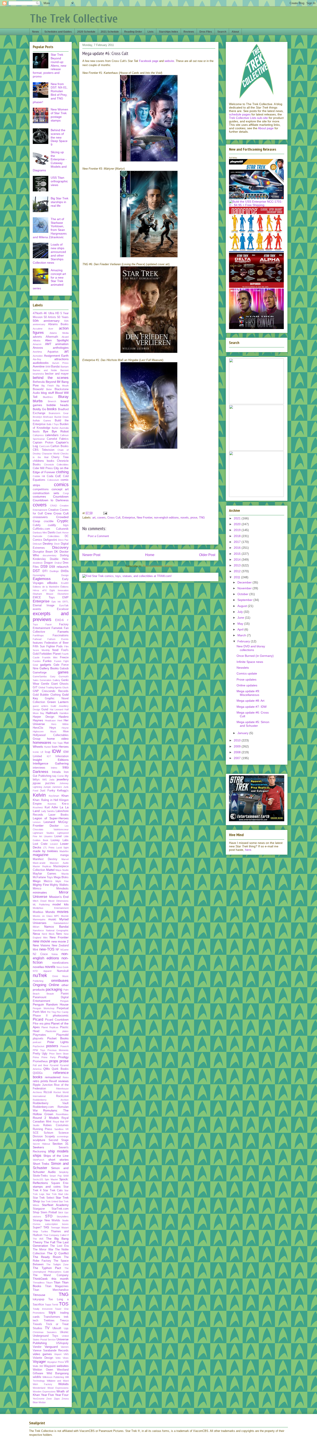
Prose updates (246, 679)
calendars (51, 435)
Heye (52, 727)
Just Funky (47, 790)
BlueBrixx (48, 397)
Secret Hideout (41, 1144)
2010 (238, 740)
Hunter (47, 746)
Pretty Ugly (40, 1053)
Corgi (66, 493)
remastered (53, 1077)
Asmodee (38, 356)
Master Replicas (42, 866)
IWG (44, 779)
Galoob (64, 668)
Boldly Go (39, 409)
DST (36, 571)
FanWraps (38, 635)
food (55, 650)
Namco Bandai (56, 926)
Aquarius (52, 351)
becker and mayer (57, 373)
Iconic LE (38, 752)
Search (221, 31)
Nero (59, 933)
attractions (61, 359)
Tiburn (49, 1282)
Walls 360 (38, 1366)
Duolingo (54, 571)
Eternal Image (43, 605)
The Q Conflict (58, 1253)
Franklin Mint (49, 657)
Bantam (65, 366)
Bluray (63, 397)
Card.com (44, 446)
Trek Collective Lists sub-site (248, 118)
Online (54, 985)
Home (149, 555)
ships (37, 1156)
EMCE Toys (44, 597)
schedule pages (240, 114)
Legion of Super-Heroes (51, 818)
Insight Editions (51, 759)
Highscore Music (44, 731)
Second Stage (59, 1140)
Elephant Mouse (43, 594)
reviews (63, 1081)
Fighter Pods (54, 646)
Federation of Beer (56, 642)
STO (48, 1216)
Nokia (55, 954)
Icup (47, 751)
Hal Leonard (56, 709)
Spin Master (51, 1179)
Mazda (65, 873)
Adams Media (59, 333)
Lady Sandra (48, 811)
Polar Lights (58, 1042)
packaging (54, 989)
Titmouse (39, 1295)
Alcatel (65, 337)
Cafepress (38, 435)
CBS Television (43, 449)
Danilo (51, 532)
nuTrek (40, 975)
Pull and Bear (40, 1065)
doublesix (38, 562)
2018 (238, 536)
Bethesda (39, 381)
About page (266, 128)
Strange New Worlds (46, 1220)
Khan (65, 795)
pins (47, 1023)
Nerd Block (48, 934)
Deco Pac (63, 540)
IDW (56, 751)
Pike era (38, 1023)
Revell (53, 1081)
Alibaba (36, 340)
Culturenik (62, 528)
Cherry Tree (60, 457)
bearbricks (38, 373)
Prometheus (40, 1061)
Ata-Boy (37, 359)
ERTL (66, 601)
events (37, 609)
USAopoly (62, 1343)
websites (63, 1366)
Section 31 (60, 1143)
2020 (238, 524)
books (52, 409)
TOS (64, 1304)
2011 (237, 577)
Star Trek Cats (53, 1190)
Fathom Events (58, 639)
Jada (51, 779)
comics (61, 484)
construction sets (46, 493)
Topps (48, 1304)
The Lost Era (59, 1245)
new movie (41, 941)
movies (63, 912)
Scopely (50, 1136)
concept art (60, 489)
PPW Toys (39, 1050)
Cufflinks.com (41, 528)
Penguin (64, 1001)
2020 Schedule (86, 31)
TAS (46, 1227)
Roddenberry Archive (51, 1100)
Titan (57, 1282)
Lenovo (37, 822)
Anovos (38, 347)
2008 (238, 752)
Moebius (38, 912)
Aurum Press (60, 363)
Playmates (39, 1034)
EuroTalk (64, 605)
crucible (48, 521)
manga (64, 855)
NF (57, 949)
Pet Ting (51, 1012)
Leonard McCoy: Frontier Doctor (51, 823)
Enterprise (128, 517)
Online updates (247, 685)
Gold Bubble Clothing (47, 694)
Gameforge (40, 672)
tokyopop (38, 1299)
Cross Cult (114, 517)
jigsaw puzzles (44, 783)
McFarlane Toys (43, 877)
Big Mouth (62, 385)
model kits (60, 904)
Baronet (64, 370)
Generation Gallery (50, 680)
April (240, 629)
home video (58, 738)
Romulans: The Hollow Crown (51, 1112)
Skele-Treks (40, 1175)
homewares (42, 743)
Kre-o (65, 803)
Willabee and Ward (58, 1380)
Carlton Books (59, 446)
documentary (49, 555)
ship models (58, 1151)
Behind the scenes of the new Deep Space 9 (59, 137)
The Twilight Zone (57, 1264)
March (242, 635)
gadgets (45, 664)
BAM (48, 366)
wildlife (37, 1377)
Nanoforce (38, 930)
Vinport (57, 1354)
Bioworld (38, 389)
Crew (48, 513)
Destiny (48, 543)
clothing (62, 472)
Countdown (61, 496)
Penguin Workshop (43, 1008)
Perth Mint (39, 1011)
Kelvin (39, 795)
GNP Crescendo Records (51, 691)
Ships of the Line (56, 1155)
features (38, 642)
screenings (63, 1136)
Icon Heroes (60, 746)
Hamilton (64, 713)
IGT (49, 756)
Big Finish (47, 385)
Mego (37, 881)
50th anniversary (46, 320)
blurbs (38, 401)
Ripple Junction (43, 1084)
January (243, 733)
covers (101, 517)
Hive (66, 731)
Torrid (55, 1304)
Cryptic (63, 521)
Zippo (57, 1398)
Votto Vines (62, 1358)
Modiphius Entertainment (51, 908)
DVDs (65, 571)
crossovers (40, 517)
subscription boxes (57, 1224)
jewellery (63, 779)
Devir (57, 543)
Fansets (63, 631)
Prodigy (63, 1057)
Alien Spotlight (57, 340)
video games (42, 1354)
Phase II (40, 1015)
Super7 (37, 1227)
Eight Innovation (59, 590)
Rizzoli (48, 1092)
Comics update (247, 673)
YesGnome (38, 1398)
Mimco (37, 888)
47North (37, 313)
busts (36, 431)
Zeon (49, 1398)
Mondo (50, 912)
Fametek (57, 628)
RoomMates (62, 1114)
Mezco (48, 881)
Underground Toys (45, 1335)
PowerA (64, 1046)
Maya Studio (62, 870)
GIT (35, 687)
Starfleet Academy (55, 1205)
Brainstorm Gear (59, 413)
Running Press (42, 1129)
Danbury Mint (40, 532)
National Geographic (57, 930)
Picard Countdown (57, 1019)
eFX (44, 590)
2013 (238, 565)
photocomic (61, 1015)
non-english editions (166, 517)
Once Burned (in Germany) (255, 655)
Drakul (58, 562)
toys (52, 1312)
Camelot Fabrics (58, 438)
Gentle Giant (49, 683)
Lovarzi (54, 844)
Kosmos (52, 803)
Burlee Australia (60, 428)
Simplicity (64, 1172)
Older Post (207, 555)
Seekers (38, 1147)
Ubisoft (56, 1328)
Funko (47, 661)
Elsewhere (63, 594)
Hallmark (52, 713)
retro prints (40, 1081)
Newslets (243, 667)
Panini (65, 993)
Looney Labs (60, 840)
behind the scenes (51, 378)
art (94, 517)
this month (60, 1278)
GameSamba (40, 676)
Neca (36, 933)
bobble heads (58, 405)
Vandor (37, 1346)
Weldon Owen (43, 1369)
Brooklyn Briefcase (43, 417)
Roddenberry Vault (51, 1103)
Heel (59, 720)
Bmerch (52, 401)
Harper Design (43, 716)
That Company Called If (56, 1235)
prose (193, 517)
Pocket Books (58, 1038)
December (245, 582)
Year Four (62, 1394)
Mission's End (59, 896)
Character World (51, 453)
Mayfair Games (44, 873)
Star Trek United (49, 1201)
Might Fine (62, 881)
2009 (238, 746)
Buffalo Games (42, 420)
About (235, 31)
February (244, 641)
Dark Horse (62, 532)
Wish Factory (42, 1384)
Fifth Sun (39, 646)
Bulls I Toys (53, 424)
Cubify (37, 525)
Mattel (50, 870)
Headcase (50, 720)
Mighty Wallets (59, 884)
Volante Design (43, 1357)
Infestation (62, 756)
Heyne (65, 728)
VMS (66, 1354)
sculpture (39, 1140)
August (242, 606)
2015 (238, 553)
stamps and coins (47, 1186)
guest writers (40, 706)
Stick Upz (63, 1212)
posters (52, 1046)
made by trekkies (45, 851)
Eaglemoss (42, 579)
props (53, 1061)
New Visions (41, 945)
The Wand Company (51, 1275)
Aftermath (52, 336)
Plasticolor (51, 1031)
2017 (238, 542)
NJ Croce (40, 954)
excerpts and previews (51, 616)
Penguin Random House (51, 1004)
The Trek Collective (74, 18)
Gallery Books (49, 668)
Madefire (64, 851)
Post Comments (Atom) (157, 566)
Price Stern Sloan (59, 1053)
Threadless (39, 1282)
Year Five (47, 1394)
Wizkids (63, 1384)
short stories (58, 1159)
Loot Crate (40, 843)
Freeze (64, 657)
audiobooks (41, 362)
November (245, 588)
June (241, 617)
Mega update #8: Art (250, 700)
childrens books (43, 460)
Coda (50, 476)
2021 (238, 518)
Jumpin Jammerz (52, 787)
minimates (40, 892)
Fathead (37, 639)
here (248, 849)
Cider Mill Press (43, 468)
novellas (38, 967)
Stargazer (39, 1208)
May (240, 623)
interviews (39, 767)
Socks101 (38, 1179)
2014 (238, 559)
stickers (37, 1216)
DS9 (44, 566)
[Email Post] (105, 513)
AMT (48, 344)
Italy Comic (58, 776)
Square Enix (60, 1183)
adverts (37, 336)
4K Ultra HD (51, 313)
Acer (50, 328)
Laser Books (59, 814)
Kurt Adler (51, 807)
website (169, 61)
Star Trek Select (43, 1197)
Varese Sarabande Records (51, 1350)
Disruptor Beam (43, 551)
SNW (66, 1175)
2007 (238, 758)
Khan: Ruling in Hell (45, 800)
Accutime (37, 328)
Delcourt (37, 543)
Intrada (56, 772)
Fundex (37, 661)
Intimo (54, 767)
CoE (58, 476)
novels (184, 517)
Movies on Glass (43, 916)
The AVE (38, 1238)
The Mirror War (43, 1249)
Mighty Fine (41, 884)
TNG (202, 517)
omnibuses (60, 981)
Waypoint (50, 1366)
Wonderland (39, 1388)
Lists (151, 31)
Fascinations (61, 635)
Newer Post (91, 555)
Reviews (189, 31)
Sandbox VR (61, 1129)
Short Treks (41, 1163)
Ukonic (64, 1332)
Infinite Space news (250, 662)
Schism (48, 1132)
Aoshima (37, 351)
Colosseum (53, 480)
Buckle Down (61, 417)
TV (47, 1328)
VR (67, 1361)
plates (65, 1031)
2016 (238, 547)
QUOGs (38, 1073)
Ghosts (64, 683)
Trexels (37, 1324)
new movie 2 (60, 941)
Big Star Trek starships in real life (59, 202)
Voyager (39, 1362)
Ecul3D (65, 583)
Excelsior (63, 609)
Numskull (63, 970)
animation (62, 344)
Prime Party (48, 1057)
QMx (46, 1068)
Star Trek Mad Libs (57, 1194)
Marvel (65, 859)
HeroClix (38, 727)
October (243, 594)
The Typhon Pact (47, 1268)
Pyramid (54, 1065)
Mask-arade (39, 863)
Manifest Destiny (45, 859)
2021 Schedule (110, 31)
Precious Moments (58, 1050)
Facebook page (148, 61)
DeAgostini (50, 539)
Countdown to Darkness (51, 500)
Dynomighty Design (51, 575)
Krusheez (38, 807)
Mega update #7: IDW (252, 706)
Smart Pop (55, 1175)
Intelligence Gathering (51, 763)
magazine (40, 855)
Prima (36, 1057)
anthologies (61, 347)
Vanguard (51, 1346)
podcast (37, 1042)
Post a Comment (98, 536)
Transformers (52, 1316)
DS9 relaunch (59, 566)
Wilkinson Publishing (53, 1377)
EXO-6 (59, 620)
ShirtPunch (38, 1159)
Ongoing (39, 985)
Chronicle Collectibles (56, 464)
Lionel (58, 836)
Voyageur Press (55, 1362)
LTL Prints (49, 847)
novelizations (60, 962)
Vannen (65, 1347)
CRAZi (53, 505)
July (240, 611)
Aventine (39, 366)
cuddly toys (58, 525)
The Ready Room (47, 1257)
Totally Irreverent (42, 1309)
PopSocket (38, 1046)
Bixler (49, 389)
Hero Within (60, 724)
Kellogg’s (63, 790)
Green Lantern (58, 702)
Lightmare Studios (43, 833)
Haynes (38, 720)
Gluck (65, 687)
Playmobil (62, 1034)
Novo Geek (62, 967)
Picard (38, 1019)
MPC (56, 916)
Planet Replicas (49, 1027)
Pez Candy (63, 1012)
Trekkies (49, 1320)
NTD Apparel (42, 971)
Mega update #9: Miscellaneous (248, 693)
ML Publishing (41, 904)
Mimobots (62, 888)
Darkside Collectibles (46, 536)
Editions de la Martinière (46, 586)
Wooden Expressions (44, 1391)
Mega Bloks (61, 877)
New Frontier (144, 517)
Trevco (64, 1320)
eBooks (52, 583)
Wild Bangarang (58, 1373)
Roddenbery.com (43, 1106)
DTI (44, 571)
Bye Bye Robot (56, 431)
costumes (39, 496)
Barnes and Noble (45, 370)
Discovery (60, 547)
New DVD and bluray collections (251, 648)
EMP (65, 597)
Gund (44, 709)
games (63, 672)
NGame (64, 949)
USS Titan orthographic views (59, 181)
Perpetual (63, 1008)
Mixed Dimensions (58, 901)
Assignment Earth (56, 355)
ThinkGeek (40, 1278)
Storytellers (63, 1216)
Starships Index (168, 31)
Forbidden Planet (50, 653)
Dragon (48, 562)
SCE (36, 1132)
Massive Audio (59, 863)
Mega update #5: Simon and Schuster (253, 723)
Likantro (48, 836)
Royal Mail (58, 1121)
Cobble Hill (39, 476)
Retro (66, 1077)
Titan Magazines (57, 1286)
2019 (238, 530)
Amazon (37, 344)
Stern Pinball (49, 1212)
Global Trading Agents (50, 687)
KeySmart (54, 795)
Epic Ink (56, 601)
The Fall (49, 1242)
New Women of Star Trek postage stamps (59, 115)
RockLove (62, 1096)
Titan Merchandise (51, 1289)
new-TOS (46, 949)
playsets (38, 1038)
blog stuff (47, 392)
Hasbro (64, 716)
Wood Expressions (58, 1388)
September (245, 600)
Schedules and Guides (58, 31)
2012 (238, 571)
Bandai (55, 366)
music (52, 919)
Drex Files (205, 31)
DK (56, 551)
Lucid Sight (62, 847)
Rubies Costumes (56, 1125)
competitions (41, 489)
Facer (49, 624)
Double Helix (59, 559)
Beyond (51, 381)
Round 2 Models (46, 1117)
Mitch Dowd (39, 901)
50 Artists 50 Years (56, 317)
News (35, 31)
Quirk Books (60, 1068)
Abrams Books (58, 324)
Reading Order (133, 31)
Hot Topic (58, 743)
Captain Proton (43, 442)
